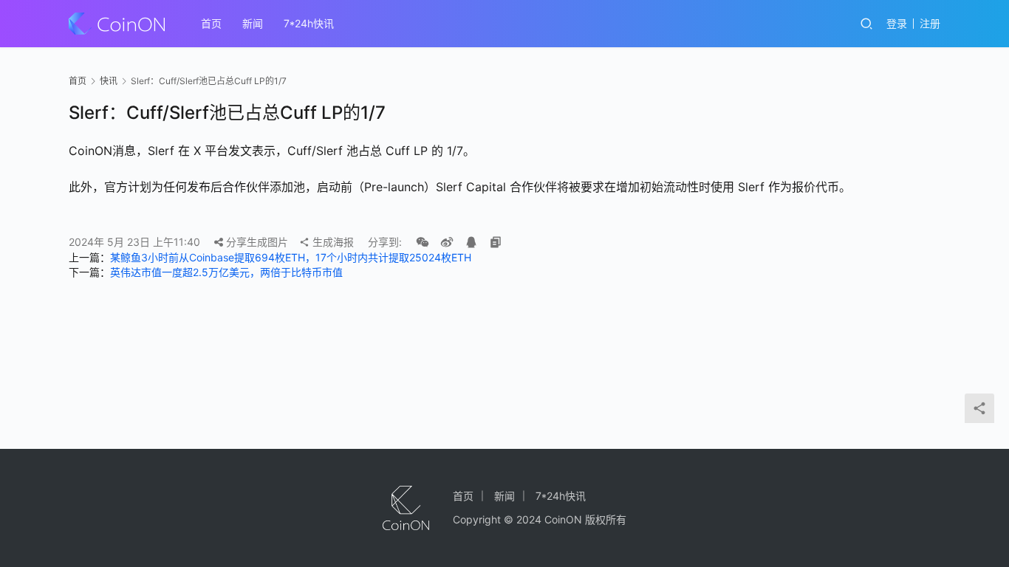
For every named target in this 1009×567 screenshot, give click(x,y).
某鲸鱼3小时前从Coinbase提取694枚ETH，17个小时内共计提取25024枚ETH (290, 257)
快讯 (108, 80)
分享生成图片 (255, 242)
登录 (896, 23)
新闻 (252, 23)
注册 (930, 23)
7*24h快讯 (309, 23)
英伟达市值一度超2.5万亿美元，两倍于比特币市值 (226, 272)
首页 (211, 23)
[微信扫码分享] (422, 242)
